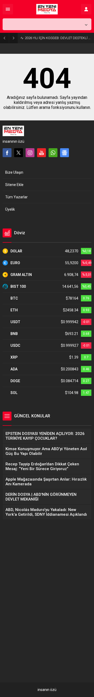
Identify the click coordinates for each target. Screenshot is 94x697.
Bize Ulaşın (14, 172)
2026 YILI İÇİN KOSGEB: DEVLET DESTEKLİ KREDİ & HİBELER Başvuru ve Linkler (58, 38)
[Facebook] (7, 152)
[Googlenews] (64, 152)
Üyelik (10, 209)
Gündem (15, 646)
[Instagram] (30, 152)
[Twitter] (18, 152)
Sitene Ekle (14, 185)
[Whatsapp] (53, 152)
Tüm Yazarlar (16, 197)
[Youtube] (41, 152)
